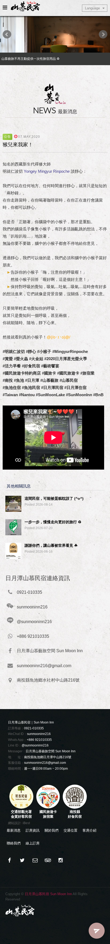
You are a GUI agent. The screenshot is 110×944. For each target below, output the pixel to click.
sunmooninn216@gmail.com (45, 763)
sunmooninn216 (39, 734)
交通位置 (70, 830)
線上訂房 (33, 843)
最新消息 (14, 830)
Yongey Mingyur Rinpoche (47, 171)
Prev (7, 34)
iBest (26, 823)
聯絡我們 (14, 843)
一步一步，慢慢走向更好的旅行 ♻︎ (53, 522)
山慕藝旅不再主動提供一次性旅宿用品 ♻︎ (30, 59)
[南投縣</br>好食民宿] (75, 807)
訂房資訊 (33, 830)
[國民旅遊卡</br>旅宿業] (48, 807)
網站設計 (14, 823)
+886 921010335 (39, 740)
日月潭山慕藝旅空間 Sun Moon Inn (51, 751)
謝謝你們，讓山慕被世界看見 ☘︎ (51, 545)
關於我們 (51, 830)
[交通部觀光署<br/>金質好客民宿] (21, 807)
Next (103, 34)
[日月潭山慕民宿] (22, 860)
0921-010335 (34, 728)
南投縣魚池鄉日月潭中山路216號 (47, 757)
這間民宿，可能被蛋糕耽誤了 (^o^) (54, 498)
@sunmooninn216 (35, 745)
